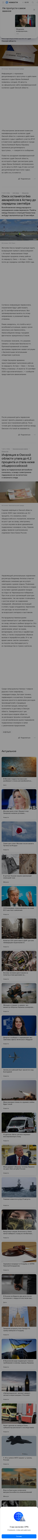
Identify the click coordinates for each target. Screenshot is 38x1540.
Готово (19, 1536)
